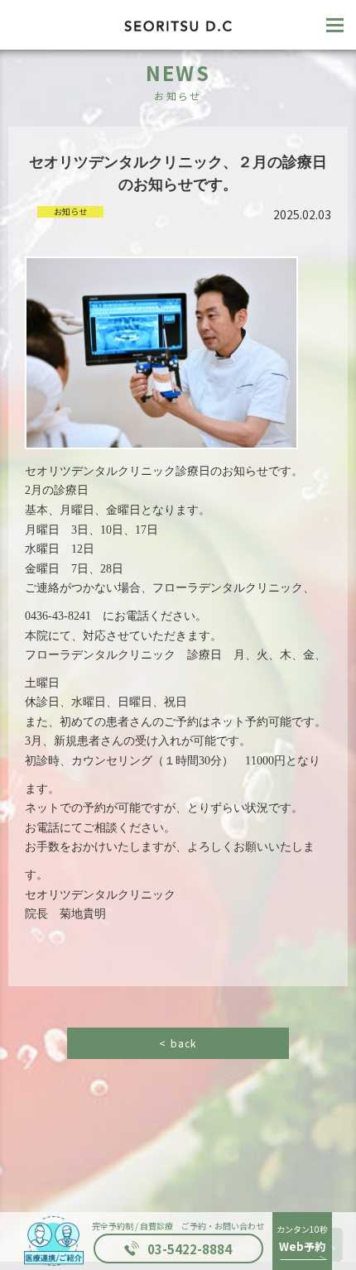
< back (177, 1043)
